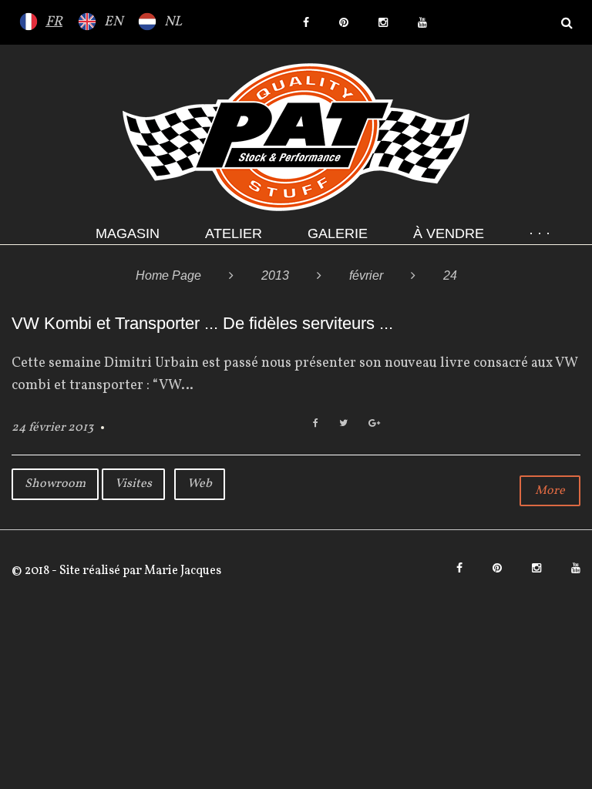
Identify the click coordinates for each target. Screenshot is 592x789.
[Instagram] (383, 22)
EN (113, 22)
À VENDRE (448, 233)
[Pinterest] (343, 22)
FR (53, 22)
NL (173, 22)
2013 (275, 275)
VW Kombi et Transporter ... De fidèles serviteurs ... (202, 323)
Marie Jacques (181, 570)
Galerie (338, 233)
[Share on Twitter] (343, 424)
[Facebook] (306, 22)
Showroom (55, 483)
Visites (133, 483)
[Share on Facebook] (315, 424)
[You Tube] (422, 22)
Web (199, 483)
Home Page (168, 275)
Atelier (233, 233)
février (366, 275)
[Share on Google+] (374, 424)
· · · (539, 233)
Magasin (128, 233)
